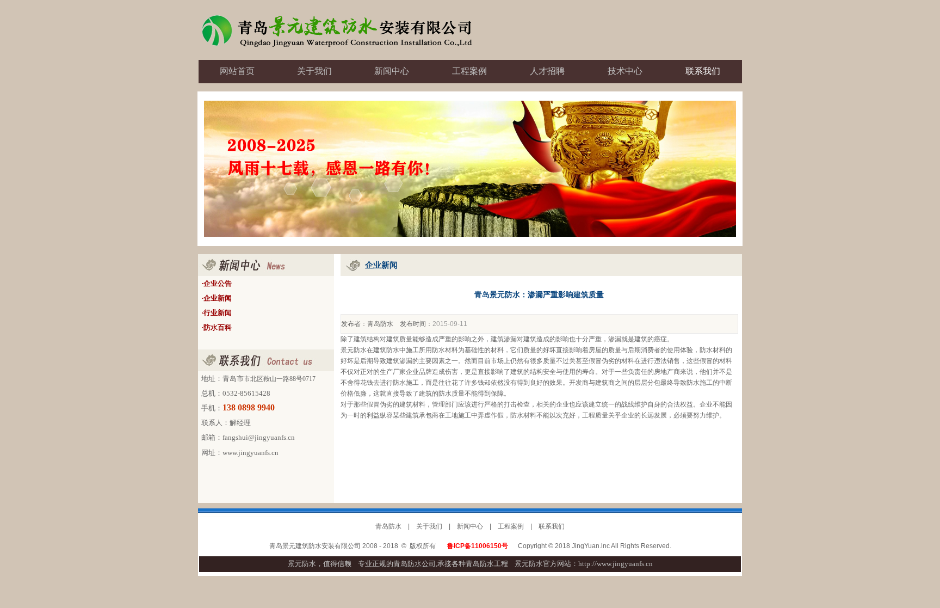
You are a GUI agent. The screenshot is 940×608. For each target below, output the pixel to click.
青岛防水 (380, 324)
